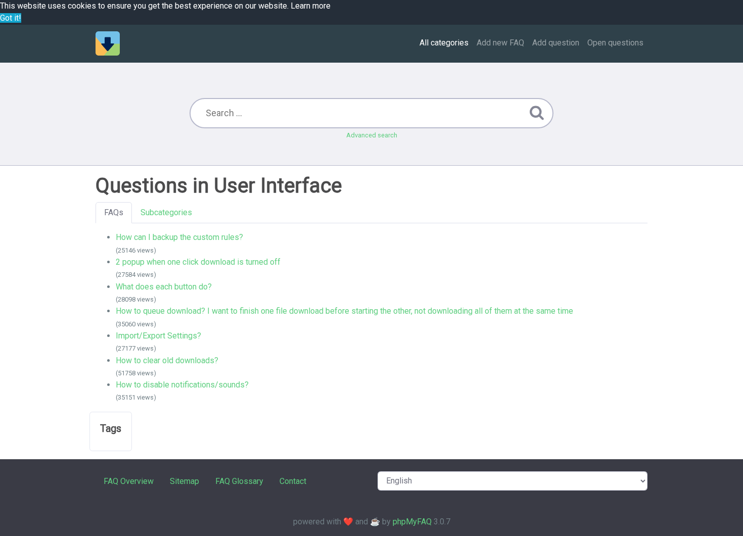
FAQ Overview (129, 481)
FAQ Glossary (239, 481)
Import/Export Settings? (158, 335)
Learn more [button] (311, 6)
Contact (293, 481)
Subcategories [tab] (166, 212)
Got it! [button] (10, 18)
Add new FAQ (500, 42)
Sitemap (184, 481)
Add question (555, 42)
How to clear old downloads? (167, 360)
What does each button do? (164, 286)
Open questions (615, 42)
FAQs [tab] (113, 212)
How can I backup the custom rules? (179, 237)
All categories (444, 42)
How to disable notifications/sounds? (182, 384)
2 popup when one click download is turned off (198, 262)
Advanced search (371, 135)
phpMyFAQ (412, 521)
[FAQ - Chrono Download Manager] (108, 43)
